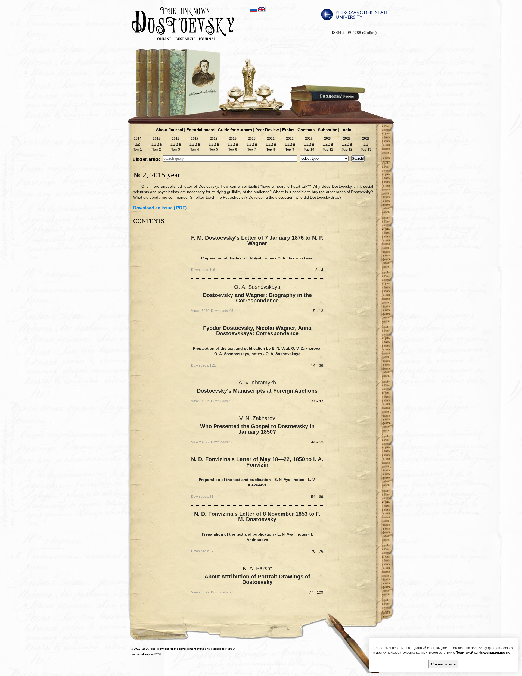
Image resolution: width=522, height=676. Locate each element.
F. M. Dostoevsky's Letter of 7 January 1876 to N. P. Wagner (257, 240)
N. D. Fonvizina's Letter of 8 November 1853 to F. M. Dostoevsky (257, 516)
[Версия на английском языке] (262, 10)
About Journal (169, 129)
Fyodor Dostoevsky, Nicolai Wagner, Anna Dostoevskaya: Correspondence (257, 330)
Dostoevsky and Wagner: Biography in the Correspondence (257, 297)
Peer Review (267, 129)
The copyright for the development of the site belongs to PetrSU (193, 648)
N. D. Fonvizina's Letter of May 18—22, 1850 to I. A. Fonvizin (257, 462)
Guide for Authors (235, 129)
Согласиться (443, 664)
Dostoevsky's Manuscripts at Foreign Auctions (257, 391)
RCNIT (159, 654)
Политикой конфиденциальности (482, 653)
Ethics (288, 129)
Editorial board (200, 129)
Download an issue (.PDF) (160, 208)
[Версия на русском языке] (254, 10)
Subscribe (327, 129)
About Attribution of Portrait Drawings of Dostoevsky (257, 579)
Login (345, 129)
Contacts (306, 129)
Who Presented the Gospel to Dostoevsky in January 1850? (257, 429)
